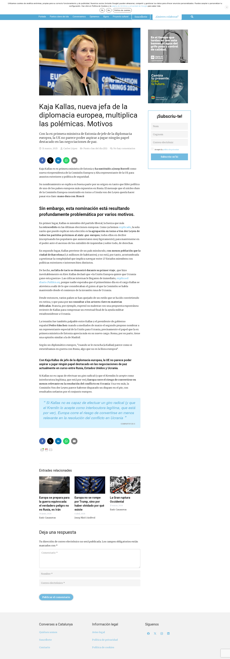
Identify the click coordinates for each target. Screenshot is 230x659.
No (109, 10)
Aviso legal (98, 632)
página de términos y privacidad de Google (129, 6)
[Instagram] (161, 633)
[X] (155, 633)
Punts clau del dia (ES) (95, 148)
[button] (192, 16)
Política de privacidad (105, 639)
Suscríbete (45, 639)
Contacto (44, 647)
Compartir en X (128, 424)
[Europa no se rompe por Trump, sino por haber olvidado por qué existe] (90, 485)
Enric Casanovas (47, 517)
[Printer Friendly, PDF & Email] (46, 449)
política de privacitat (171, 150)
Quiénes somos (48, 632)
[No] (226, 7)
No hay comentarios (124, 148)
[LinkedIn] (168, 633)
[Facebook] (148, 633)
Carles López (70, 148)
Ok (102, 10)
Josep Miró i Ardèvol (85, 517)
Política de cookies (103, 647)
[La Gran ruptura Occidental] (125, 485)
